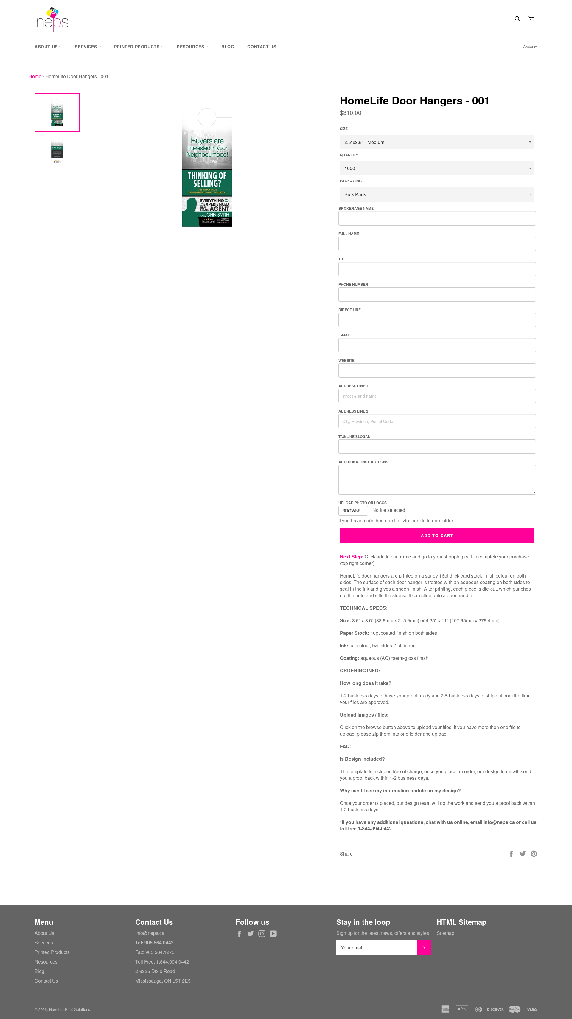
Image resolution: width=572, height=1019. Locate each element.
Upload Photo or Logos (362, 502)
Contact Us (261, 47)
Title (343, 259)
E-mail (344, 335)
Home (35, 76)
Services (86, 47)
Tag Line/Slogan (354, 436)
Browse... (353, 511)
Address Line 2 (353, 411)
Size (344, 128)
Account (530, 47)
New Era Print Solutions (69, 1009)
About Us (47, 47)
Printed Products (137, 47)
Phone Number (353, 284)
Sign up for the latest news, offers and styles (382, 933)
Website (346, 360)
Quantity (349, 155)
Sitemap (445, 933)
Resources (191, 47)
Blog (227, 47)
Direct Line (349, 309)
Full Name (348, 233)
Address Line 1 (353, 385)
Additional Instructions (363, 461)
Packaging (351, 180)
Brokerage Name (356, 208)
